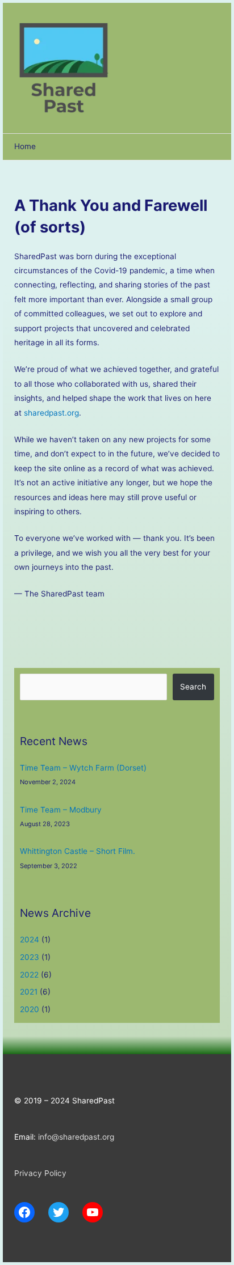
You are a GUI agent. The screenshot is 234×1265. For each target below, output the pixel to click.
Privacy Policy (40, 1173)
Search (193, 686)
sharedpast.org (51, 412)
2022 (29, 974)
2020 (29, 1009)
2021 (28, 991)
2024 (29, 939)
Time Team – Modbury (61, 809)
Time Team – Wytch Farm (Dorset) (83, 767)
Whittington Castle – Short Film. (77, 851)
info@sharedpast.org (76, 1136)
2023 (29, 957)
